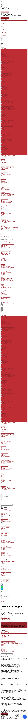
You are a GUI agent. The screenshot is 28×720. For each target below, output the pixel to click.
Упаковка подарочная (6, 210)
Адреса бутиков (5, 580)
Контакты (3, 226)
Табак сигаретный (5, 183)
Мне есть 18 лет (4, 713)
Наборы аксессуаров (5, 189)
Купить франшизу (5, 222)
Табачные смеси (4, 186)
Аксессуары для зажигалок (7, 203)
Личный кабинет (4, 583)
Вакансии (3, 225)
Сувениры (3, 192)
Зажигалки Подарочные (6, 201)
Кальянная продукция (6, 170)
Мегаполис (3, 219)
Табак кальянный (4, 172)
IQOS (2, 208)
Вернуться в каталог (5, 619)
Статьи (2, 638)
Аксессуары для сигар (6, 195)
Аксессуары (3, 188)
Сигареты (3, 181)
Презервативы (4, 218)
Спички (2, 214)
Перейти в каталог (5, 12)
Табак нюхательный (5, 176)
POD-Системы (4, 165)
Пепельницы (3, 196)
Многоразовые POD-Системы (7, 166)
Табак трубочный (5, 182)
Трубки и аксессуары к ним (7, 193)
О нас (2, 637)
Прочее (2, 209)
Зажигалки (3, 198)
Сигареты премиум (5, 177)
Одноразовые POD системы (7, 167)
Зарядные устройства (6, 213)
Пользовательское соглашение (8, 221)
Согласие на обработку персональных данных (11, 643)
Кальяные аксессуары (6, 174)
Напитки (3, 216)
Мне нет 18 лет (4, 715)
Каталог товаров (4, 163)
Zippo (2, 200)
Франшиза (3, 640)
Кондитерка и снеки (5, 220)
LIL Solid (2, 207)
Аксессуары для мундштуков (7, 190)
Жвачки (2, 215)
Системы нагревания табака (7, 205)
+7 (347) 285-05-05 (5, 581)
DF (1, 180)
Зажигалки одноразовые (6, 202)
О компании (3, 162)
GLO (2, 206)
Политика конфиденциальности (8, 642)
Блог (2, 223)
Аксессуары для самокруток (7, 194)
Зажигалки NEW (4, 199)
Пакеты (2, 212)
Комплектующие (4, 168)
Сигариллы (3, 179)
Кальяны (2, 173)
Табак (2, 175)
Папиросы (3, 187)
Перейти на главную (5, 618)
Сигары (2, 185)
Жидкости (3, 169)
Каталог (2, 644)
